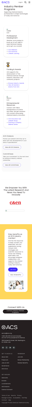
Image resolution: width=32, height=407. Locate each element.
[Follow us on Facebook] (3, 347)
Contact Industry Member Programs (15, 311)
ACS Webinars (12, 50)
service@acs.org (7, 333)
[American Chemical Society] (5, 2)
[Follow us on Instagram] (6, 347)
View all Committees (12, 165)
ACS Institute (12, 51)
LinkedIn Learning (13, 53)
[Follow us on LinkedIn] (13, 347)
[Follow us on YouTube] (10, 347)
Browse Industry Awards (16, 83)
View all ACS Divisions (12, 147)
